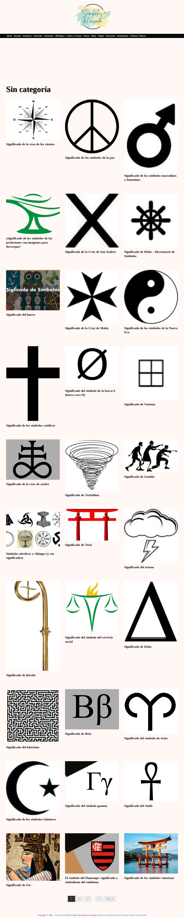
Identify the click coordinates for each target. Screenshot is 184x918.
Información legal (120, 915)
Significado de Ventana (139, 404)
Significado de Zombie (139, 476)
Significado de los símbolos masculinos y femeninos (150, 177)
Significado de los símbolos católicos (30, 425)
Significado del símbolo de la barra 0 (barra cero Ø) (90, 393)
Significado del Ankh (138, 806)
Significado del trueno (139, 567)
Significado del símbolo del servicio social (89, 639)
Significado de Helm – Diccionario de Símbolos (149, 254)
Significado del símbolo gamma (86, 806)
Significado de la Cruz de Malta (86, 328)
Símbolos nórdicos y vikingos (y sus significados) (30, 556)
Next (109, 899)
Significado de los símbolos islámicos (31, 819)
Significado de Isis (18, 885)
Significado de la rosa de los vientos (30, 144)
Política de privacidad (137, 915)
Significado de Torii (78, 545)
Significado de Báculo (20, 675)
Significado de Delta (137, 646)
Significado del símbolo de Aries (146, 738)
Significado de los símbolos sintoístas (149, 878)
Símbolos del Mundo (63, 915)
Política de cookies (105, 915)
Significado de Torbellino (82, 495)
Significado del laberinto (22, 747)
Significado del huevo (20, 314)
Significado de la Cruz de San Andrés (90, 252)
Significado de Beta (78, 734)
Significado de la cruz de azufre (27, 484)
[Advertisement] (92, 59)
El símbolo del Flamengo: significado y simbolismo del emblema (91, 880)
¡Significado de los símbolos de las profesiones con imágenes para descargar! (29, 242)
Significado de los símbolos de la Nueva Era (151, 330)
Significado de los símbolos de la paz (90, 157)
